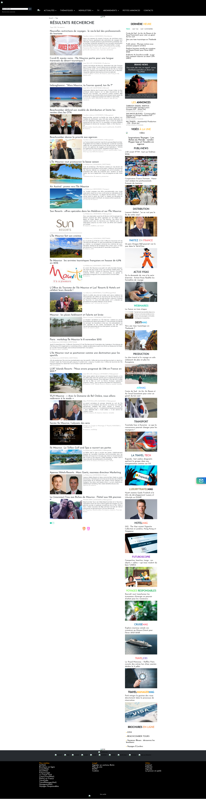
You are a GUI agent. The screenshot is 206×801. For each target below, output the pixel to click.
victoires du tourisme (101, 303)
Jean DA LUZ (87, 63)
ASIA (129, 732)
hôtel (84, 413)
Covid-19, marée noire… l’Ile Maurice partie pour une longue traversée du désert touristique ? (82, 59)
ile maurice (90, 413)
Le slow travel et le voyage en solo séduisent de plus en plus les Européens (140, 360)
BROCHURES (141, 727)
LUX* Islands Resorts (98, 384)
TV (98, 10)
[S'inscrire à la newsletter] (201, 480)
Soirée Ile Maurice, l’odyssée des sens (70, 423)
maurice (108, 384)
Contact (148, 765)
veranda (111, 413)
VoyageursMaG (45, 784)
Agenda (148, 769)
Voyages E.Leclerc (135, 746)
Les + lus (135, 29)
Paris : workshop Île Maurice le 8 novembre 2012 (75, 339)
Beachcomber (87, 127)
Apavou (85, 485)
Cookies (95, 771)
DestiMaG (43, 771)
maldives (94, 226)
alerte (85, 328)
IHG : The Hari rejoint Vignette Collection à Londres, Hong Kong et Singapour (140, 529)
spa (107, 460)
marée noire (87, 75)
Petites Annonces (131, 10)
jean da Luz (113, 98)
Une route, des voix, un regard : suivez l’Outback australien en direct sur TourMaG (141, 70)
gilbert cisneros (94, 73)
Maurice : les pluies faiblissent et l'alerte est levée (76, 315)
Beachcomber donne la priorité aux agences (73, 137)
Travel (141, 658)
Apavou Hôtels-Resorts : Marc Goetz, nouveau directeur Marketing (85, 472)
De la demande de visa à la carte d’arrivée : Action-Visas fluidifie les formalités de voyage (139, 278)
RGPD (95, 769)
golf (51, 365)
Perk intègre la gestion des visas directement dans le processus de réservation (139, 698)
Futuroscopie (141, 557)
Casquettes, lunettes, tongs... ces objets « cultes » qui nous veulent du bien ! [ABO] (141, 562)
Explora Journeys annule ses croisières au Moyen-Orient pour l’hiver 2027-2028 (140, 50)
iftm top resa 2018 (89, 152)
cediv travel (98, 46)
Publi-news (141, 148)
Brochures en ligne (47, 767)
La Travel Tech (45, 775)
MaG (141, 489)
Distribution (141, 209)
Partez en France (46, 779)
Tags (56, 18)
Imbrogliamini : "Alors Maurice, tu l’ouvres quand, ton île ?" (81, 85)
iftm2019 (118, 127)
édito (93, 98)
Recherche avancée (8, 11)
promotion (105, 176)
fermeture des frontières (91, 48)
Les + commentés (147, 29)
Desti (141, 322)
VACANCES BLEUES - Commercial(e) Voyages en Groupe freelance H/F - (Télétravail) (141, 115)
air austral (86, 199)
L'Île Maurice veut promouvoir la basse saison (74, 162)
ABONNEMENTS (111, 10)
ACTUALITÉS (50, 10)
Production (141, 354)
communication (88, 176)
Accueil (51, 18)
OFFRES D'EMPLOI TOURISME (134, 111)
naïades (119, 384)
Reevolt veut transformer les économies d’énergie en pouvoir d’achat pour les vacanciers (138, 596)
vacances (86, 100)
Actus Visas (141, 272)
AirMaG (42, 765)
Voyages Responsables (49, 786)
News (128, 29)
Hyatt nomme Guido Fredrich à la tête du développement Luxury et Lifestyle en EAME (139, 495)
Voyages (141, 591)
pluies (97, 328)
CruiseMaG (44, 769)
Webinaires (141, 306)
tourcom (103, 50)
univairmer (109, 50)
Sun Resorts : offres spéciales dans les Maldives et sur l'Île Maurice (85, 211)
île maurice (103, 48)
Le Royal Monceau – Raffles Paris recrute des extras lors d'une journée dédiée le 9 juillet (140, 664)
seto (97, 50)
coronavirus (87, 98)
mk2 (92, 249)
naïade (114, 384)
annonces (141, 102)
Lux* (92, 303)
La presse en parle (153, 771)
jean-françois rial (113, 73)
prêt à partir (112, 48)
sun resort (100, 226)
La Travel (141, 455)
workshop (65, 349)
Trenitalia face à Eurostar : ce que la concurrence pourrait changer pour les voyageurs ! (141, 427)
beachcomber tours (115, 150)
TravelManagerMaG (48, 783)
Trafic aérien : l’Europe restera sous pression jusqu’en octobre (139, 45)
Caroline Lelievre (88, 36)
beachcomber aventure (100, 150)
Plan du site (97, 767)
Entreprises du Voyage (112, 46)
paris (59, 349)
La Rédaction (87, 164)
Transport (141, 422)
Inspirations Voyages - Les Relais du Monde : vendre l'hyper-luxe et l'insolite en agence (141, 141)
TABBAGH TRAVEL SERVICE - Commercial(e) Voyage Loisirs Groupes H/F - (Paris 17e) (138, 107)
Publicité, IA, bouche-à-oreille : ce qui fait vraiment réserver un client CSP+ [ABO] (140, 56)
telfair (111, 460)
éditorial (98, 98)
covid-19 (86, 73)
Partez (141, 240)
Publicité (148, 767)
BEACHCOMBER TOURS (138, 736)
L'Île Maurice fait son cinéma (65, 236)
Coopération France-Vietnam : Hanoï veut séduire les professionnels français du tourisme (140, 181)
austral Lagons (88, 46)
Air (141, 388)
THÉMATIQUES (67, 10)
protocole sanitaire (89, 50)
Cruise (141, 624)
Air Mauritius (87, 510)
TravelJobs (43, 781)
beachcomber (87, 150)
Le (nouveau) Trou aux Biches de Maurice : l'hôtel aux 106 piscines (85, 497)
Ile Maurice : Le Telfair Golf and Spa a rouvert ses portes (80, 448)
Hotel (141, 523)
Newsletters (86, 10)
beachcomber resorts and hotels (103, 127)
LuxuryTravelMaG (46, 777)
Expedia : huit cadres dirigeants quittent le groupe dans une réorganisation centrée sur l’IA (138, 461)
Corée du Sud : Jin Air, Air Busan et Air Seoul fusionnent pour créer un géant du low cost (141, 35)
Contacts (148, 10)
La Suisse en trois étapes (136, 309)
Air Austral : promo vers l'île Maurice (69, 186)
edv (103, 46)
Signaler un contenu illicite (103, 765)
